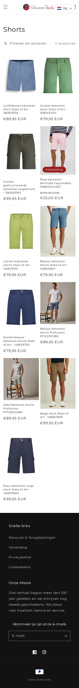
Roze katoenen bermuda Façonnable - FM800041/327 (56, 183)
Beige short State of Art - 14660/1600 (54, 415)
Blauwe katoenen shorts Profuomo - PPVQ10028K (53, 332)
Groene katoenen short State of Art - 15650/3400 (53, 109)
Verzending (18, 547)
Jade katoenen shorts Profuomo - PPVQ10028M (18, 408)
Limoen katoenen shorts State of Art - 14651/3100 (17, 265)
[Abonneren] (65, 636)
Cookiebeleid (19, 567)
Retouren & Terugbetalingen (32, 538)
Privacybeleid (20, 557)
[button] (5, 7)
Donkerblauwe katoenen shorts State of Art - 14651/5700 (19, 341)
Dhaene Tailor (43, 680)
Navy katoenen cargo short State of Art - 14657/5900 (18, 489)
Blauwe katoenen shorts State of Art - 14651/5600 (54, 265)
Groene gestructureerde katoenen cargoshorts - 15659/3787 (19, 187)
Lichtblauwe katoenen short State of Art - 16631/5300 (19, 109)
